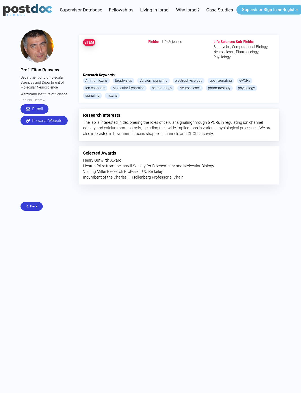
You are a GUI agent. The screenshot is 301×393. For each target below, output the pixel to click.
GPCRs (244, 80)
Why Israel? (188, 10)
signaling (92, 95)
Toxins (112, 95)
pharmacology (219, 88)
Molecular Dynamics (128, 88)
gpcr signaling (221, 80)
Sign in (259, 9)
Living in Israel (154, 10)
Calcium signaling (153, 80)
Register (290, 9)
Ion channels (95, 88)
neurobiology (162, 88)
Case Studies (219, 10)
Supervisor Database (81, 10)
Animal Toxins (96, 80)
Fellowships (121, 10)
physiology (246, 88)
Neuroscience (190, 88)
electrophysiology (188, 80)
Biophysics (123, 80)
